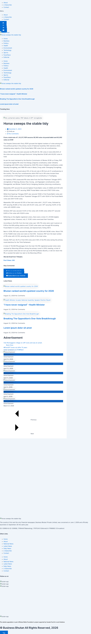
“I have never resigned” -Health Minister (13, 94)
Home (6, 38)
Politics (6, 43)
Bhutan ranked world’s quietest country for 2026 (16, 89)
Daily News (7, 548)
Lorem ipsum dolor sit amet (9, 104)
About (6, 2)
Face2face (7, 55)
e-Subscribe (8, 5)
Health (6, 45)
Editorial (6, 57)
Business (6, 41)
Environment (8, 48)
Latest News (8, 546)
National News (8, 544)
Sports (6, 52)
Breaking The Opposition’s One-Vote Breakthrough (17, 99)
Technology (7, 50)
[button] (45, 11)
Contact (6, 7)
